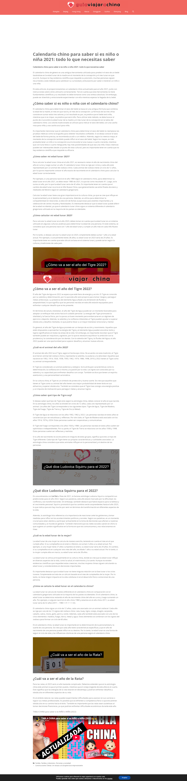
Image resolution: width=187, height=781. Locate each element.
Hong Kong (76, 11)
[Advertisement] (93, 31)
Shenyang (117, 11)
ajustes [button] (109, 779)
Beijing (65, 11)
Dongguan (97, 11)
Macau (86, 11)
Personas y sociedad (63, 763)
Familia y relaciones (48, 763)
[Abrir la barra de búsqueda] (133, 11)
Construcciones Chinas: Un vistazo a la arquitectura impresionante (59, 765)
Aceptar (124, 778)
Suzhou (107, 11)
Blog (126, 11)
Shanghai (56, 11)
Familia (37, 763)
